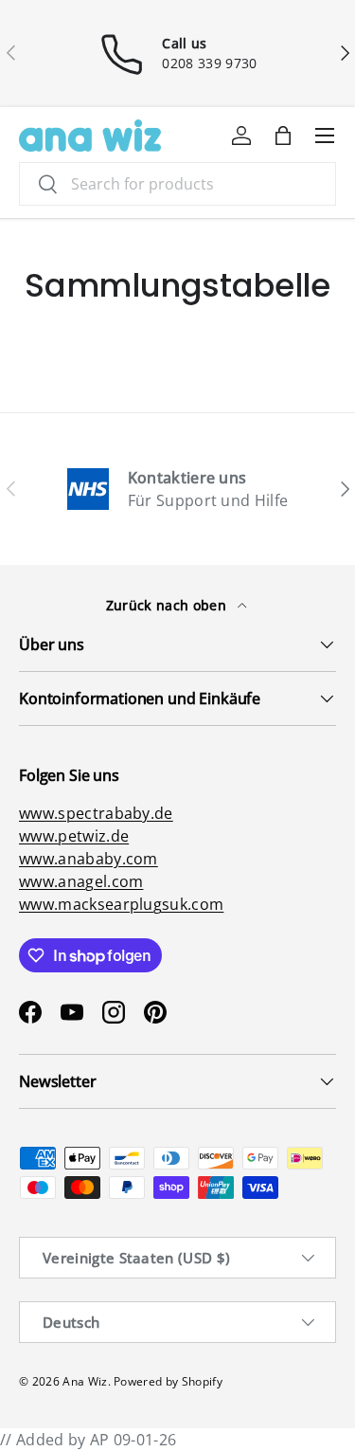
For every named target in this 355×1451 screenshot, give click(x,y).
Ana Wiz (84, 1381)
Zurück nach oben (168, 605)
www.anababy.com (88, 858)
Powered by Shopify (168, 1381)
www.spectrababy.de (96, 813)
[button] (283, 135)
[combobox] (177, 184)
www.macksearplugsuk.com (121, 904)
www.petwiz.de (74, 835)
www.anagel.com (81, 881)
